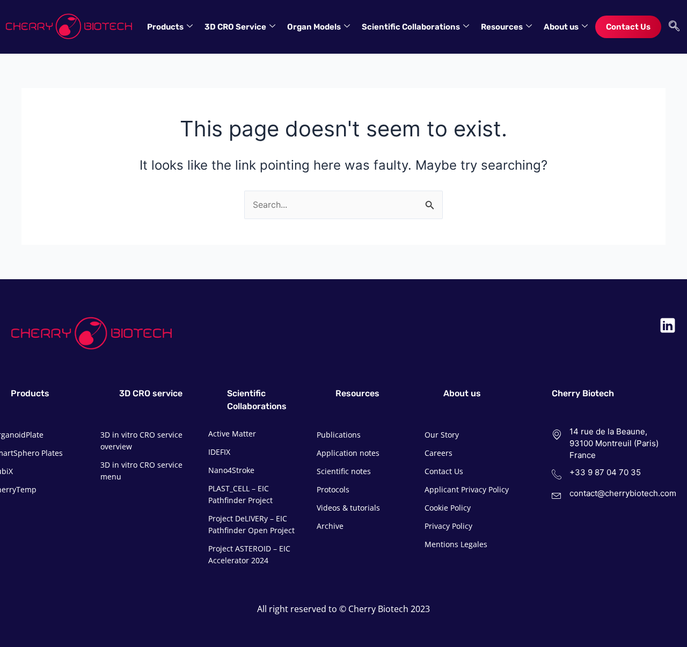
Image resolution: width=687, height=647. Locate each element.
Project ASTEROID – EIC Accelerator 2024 (249, 554)
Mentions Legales (456, 544)
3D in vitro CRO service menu (141, 471)
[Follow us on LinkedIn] (667, 325)
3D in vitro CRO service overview (141, 441)
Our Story (442, 435)
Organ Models (314, 27)
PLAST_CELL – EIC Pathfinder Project (240, 494)
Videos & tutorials (348, 508)
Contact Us (628, 27)
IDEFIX (219, 452)
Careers (438, 453)
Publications (339, 435)
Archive (330, 526)
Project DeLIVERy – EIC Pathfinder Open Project (251, 524)
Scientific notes (344, 471)
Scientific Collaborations (411, 27)
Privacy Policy (448, 526)
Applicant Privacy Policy (467, 489)
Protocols (333, 489)
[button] (671, 27)
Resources (502, 27)
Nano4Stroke (231, 470)
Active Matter (232, 433)
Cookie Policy (448, 508)
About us (561, 27)
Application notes (348, 453)
